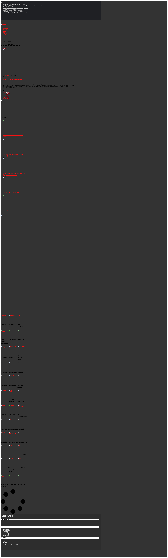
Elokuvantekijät (5, 468)
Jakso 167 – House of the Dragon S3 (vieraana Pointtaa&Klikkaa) (17, 12)
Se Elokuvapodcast (22, 415)
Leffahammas (13, 372)
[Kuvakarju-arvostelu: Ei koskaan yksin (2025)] (10, 208)
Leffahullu (4, 324)
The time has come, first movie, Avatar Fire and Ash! (14, 4)
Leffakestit (21, 429)
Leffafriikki (12, 339)
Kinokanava (12, 484)
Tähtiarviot (5, 28)
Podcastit (5, 29)
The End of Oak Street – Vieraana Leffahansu (12, 10)
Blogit (4, 32)
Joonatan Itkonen (20, 386)
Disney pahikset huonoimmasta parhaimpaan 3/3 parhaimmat (15, 8)
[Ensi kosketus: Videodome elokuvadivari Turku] (10, 133)
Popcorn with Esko (12, 356)
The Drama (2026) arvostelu (9, 15)
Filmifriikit (4, 442)
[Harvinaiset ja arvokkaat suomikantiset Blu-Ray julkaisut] (10, 152)
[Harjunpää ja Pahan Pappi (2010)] (10, 191)
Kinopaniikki (22, 455)
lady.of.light (21, 484)
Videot (4, 31)
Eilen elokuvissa (21, 400)
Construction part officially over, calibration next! (13, 11)
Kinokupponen (13, 429)
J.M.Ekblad (21, 468)
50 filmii (20, 372)
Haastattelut (5, 33)
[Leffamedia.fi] (4, 24)
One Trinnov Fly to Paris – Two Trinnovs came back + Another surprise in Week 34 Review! (22, 5)
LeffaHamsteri (22, 442)
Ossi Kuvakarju (21, 325)
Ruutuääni (4, 400)
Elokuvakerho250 (14, 442)
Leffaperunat (5, 429)
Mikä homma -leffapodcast (4, 341)
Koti (1, 41)
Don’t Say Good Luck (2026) (9, 14)
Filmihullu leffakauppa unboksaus (10, 9)
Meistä (4, 35)
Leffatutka (4, 385)
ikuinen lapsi (11, 325)
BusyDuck (4, 455)
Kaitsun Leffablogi (4, 356)
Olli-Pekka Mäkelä (7, 75)
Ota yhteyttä (5, 36)
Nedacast (12, 414)
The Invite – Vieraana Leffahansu (10, 6)
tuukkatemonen (14, 455)
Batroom (3, 414)
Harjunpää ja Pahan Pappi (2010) (11, 192)
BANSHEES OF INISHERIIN (12, 80)
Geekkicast (21, 339)
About (4, 540)
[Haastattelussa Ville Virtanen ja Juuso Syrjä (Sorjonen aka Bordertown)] (10, 172)
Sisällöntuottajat (6, 542)
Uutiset (4, 34)
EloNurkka (4, 372)
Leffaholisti (12, 385)
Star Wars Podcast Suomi (12, 469)
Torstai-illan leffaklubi (4, 485)
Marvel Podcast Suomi (20, 357)
